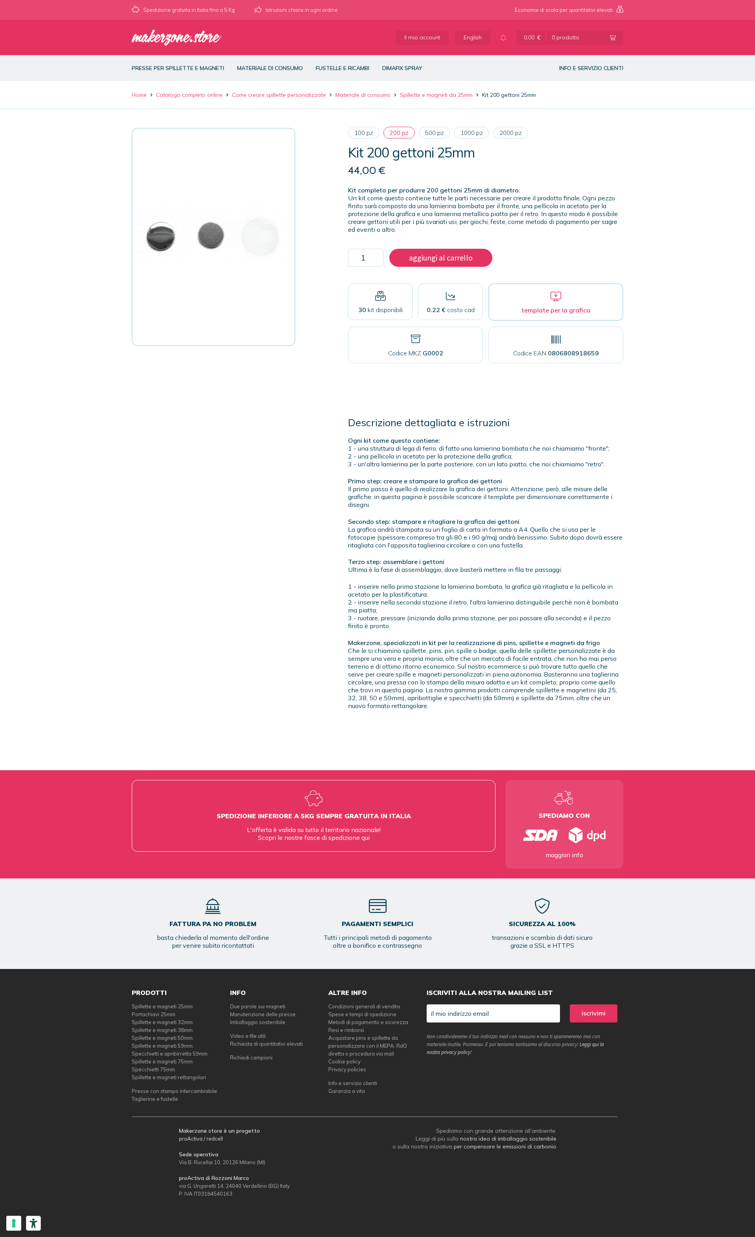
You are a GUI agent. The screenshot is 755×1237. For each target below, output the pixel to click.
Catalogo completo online (189, 94)
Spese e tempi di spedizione (362, 1014)
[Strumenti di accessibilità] (33, 1223)
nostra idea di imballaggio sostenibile (508, 1138)
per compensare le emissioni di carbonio (505, 1146)
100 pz (363, 133)
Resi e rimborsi (346, 1030)
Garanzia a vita (346, 1091)
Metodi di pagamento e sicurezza (368, 1022)
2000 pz (510, 133)
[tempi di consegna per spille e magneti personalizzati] (564, 835)
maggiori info (564, 855)
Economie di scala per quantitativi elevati (564, 10)
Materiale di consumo (270, 68)
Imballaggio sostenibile (257, 1022)
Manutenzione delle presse (263, 1014)
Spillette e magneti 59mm (162, 1046)
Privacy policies (347, 1069)
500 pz (434, 133)
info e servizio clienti (591, 68)
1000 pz (471, 133)
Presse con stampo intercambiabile (174, 1091)
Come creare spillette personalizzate (279, 94)
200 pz (399, 133)
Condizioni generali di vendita (364, 1006)
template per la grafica (555, 310)
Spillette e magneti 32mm (162, 1022)
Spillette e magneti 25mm (162, 1006)
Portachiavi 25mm (153, 1014)
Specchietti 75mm (153, 1069)
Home (139, 94)
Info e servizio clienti (352, 1083)
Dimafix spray (402, 68)
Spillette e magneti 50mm (162, 1038)
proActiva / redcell (201, 1138)
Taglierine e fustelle (155, 1099)
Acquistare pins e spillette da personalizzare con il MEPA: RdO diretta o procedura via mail (367, 1046)
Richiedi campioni (251, 1057)
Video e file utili (248, 1036)
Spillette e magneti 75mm (162, 1061)
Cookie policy (344, 1061)
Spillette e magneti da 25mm (436, 94)
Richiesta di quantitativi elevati (266, 1044)
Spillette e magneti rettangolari (169, 1077)
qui (365, 837)
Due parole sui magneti (257, 1006)
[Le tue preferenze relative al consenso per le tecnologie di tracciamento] (13, 1223)
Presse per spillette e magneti (178, 68)
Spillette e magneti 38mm (162, 1030)
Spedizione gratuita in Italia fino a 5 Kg (189, 10)
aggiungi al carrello (441, 258)
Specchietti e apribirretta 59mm (170, 1053)
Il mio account (422, 37)
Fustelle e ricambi (342, 68)
